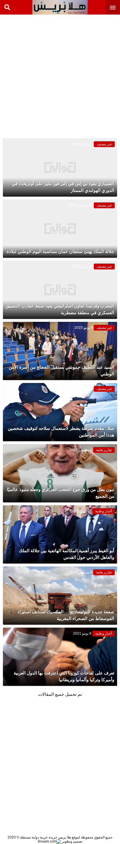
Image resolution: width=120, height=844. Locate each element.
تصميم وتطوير (71, 841)
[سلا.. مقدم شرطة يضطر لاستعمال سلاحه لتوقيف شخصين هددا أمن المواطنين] (60, 412)
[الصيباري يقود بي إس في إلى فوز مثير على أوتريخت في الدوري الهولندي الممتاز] (60, 167)
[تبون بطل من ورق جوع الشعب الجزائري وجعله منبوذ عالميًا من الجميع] (60, 473)
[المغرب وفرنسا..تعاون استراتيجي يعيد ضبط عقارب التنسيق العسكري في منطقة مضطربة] (60, 290)
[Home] (60, 7)
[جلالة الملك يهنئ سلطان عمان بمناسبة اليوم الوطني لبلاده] (60, 228)
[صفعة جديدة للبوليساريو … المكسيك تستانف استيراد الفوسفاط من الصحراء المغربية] (60, 595)
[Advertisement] (60, 75)
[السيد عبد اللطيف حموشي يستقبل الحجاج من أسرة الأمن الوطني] (60, 351)
